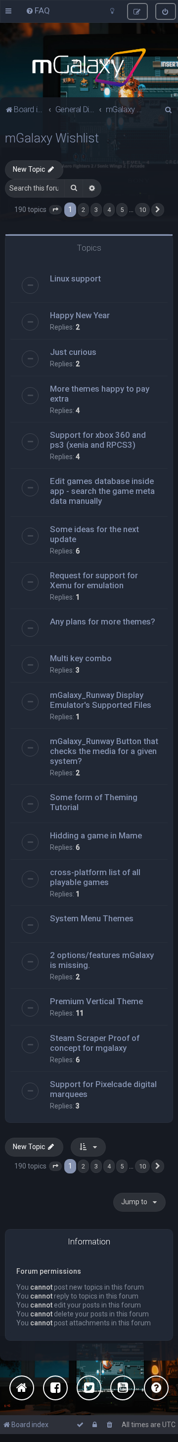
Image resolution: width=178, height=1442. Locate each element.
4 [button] (109, 209)
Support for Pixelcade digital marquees (103, 1089)
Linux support (75, 278)
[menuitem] (37, 10)
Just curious (73, 352)
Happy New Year (80, 315)
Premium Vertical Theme (96, 1001)
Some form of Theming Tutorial (93, 802)
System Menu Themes (92, 918)
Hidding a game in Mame (96, 835)
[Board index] (89, 67)
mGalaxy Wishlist (52, 138)
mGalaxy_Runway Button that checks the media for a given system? (104, 751)
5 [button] (122, 209)
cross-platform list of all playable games (95, 877)
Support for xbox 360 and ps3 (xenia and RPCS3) (98, 440)
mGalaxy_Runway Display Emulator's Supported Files (100, 700)
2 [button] (83, 209)
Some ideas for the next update (94, 534)
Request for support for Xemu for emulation (94, 580)
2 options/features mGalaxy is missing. (102, 960)
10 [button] (142, 209)
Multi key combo (81, 658)
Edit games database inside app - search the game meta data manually (102, 491)
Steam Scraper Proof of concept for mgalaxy (94, 1043)
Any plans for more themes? (102, 621)
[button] (55, 210)
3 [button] (96, 209)
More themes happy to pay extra (99, 394)
